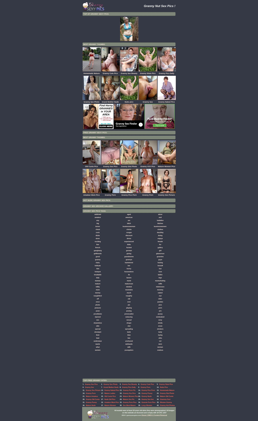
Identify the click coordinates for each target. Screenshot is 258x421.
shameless (98, 323)
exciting (98, 241)
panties (160, 302)
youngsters (129, 350)
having (160, 262)
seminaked (160, 317)
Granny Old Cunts (93, 399)
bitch (129, 223)
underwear (98, 341)
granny (97, 259)
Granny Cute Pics (147, 384)
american (129, 217)
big (98, 223)
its (129, 275)
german (129, 250)
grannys (129, 259)
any (97, 220)
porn (160, 308)
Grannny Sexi (165, 399)
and (160, 217)
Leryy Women (146, 405)
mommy (160, 290)
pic (129, 305)
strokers (160, 329)
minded (129, 287)
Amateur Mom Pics (111, 402)
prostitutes (98, 314)
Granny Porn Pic (129, 390)
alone (160, 214)
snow (160, 326)
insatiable (97, 275)
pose (98, 311)
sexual (129, 320)
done (98, 238)
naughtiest (98, 296)
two (129, 338)
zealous (160, 350)
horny (129, 269)
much (129, 293)
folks (129, 244)
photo (97, 305)
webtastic (129, 344)
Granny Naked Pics (111, 390)
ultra (160, 338)
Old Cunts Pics (110, 396)
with (129, 347)
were (160, 344)
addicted (97, 214)
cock (98, 232)
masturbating (160, 281)
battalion (160, 220)
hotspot (98, 272)
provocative (129, 314)
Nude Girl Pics (109, 399)
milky (98, 287)
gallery (160, 247)
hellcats (98, 265)
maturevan (129, 284)
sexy (160, 320)
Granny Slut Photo (167, 393)
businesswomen (160, 226)
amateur (98, 217)
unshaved (129, 341)
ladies (160, 275)
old (129, 299)
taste (129, 332)
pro (160, 311)
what (98, 347)
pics (160, 305)
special (97, 329)
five (97, 244)
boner (97, 226)
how (160, 272)
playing (129, 308)
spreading (129, 329)
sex (97, 320)
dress (129, 238)
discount (129, 235)
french (97, 247)
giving (129, 253)
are (129, 220)
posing (129, 311)
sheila (160, 323)
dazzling (160, 232)
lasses (128, 278)
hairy (98, 262)
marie (129, 281)
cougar (129, 232)
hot (160, 269)
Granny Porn (145, 387)
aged (129, 214)
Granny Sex (89, 387)
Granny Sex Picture (93, 390)
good (98, 256)
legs (160, 278)
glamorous (160, 253)
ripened (98, 317)
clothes (160, 229)
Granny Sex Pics (91, 384)
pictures (98, 308)
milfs (160, 284)
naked (160, 293)
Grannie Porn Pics (148, 402)
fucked (129, 247)
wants (97, 344)
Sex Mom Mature (129, 405)
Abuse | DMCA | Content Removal (154, 415)
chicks (129, 229)
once (98, 302)
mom (98, 290)
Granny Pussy (91, 402)
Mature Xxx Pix (128, 399)
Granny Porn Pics (129, 402)
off (98, 299)
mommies (129, 290)
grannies (160, 256)
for (160, 244)
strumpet (97, 332)
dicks (98, 235)
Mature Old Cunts (166, 396)
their (97, 335)
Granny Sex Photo (111, 384)
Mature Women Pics (130, 396)
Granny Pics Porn (148, 390)
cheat (98, 229)
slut (129, 326)
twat (97, 338)
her (129, 265)
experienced (129, 241)
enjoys (160, 238)
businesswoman (129, 226)
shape (129, 323)
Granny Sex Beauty (129, 384)
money (97, 293)
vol (160, 341)
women (97, 350)
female (160, 241)
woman (160, 347)
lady (97, 278)
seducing (129, 317)
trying (160, 335)
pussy (160, 314)
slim (97, 326)
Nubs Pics (164, 387)
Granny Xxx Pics (129, 393)
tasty (160, 332)
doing (160, 235)
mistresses (160, 287)
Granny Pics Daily (129, 387)
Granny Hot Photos (167, 405)
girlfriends (98, 253)
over (129, 302)
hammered (129, 262)
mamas (97, 281)
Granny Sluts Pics (166, 384)
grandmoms (129, 256)
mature (97, 284)
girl (160, 250)
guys (160, 259)
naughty (129, 296)
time (129, 335)
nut (160, 296)
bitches (160, 223)
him (97, 269)
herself (160, 265)
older (160, 299)
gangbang (98, 250)
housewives (129, 272)
